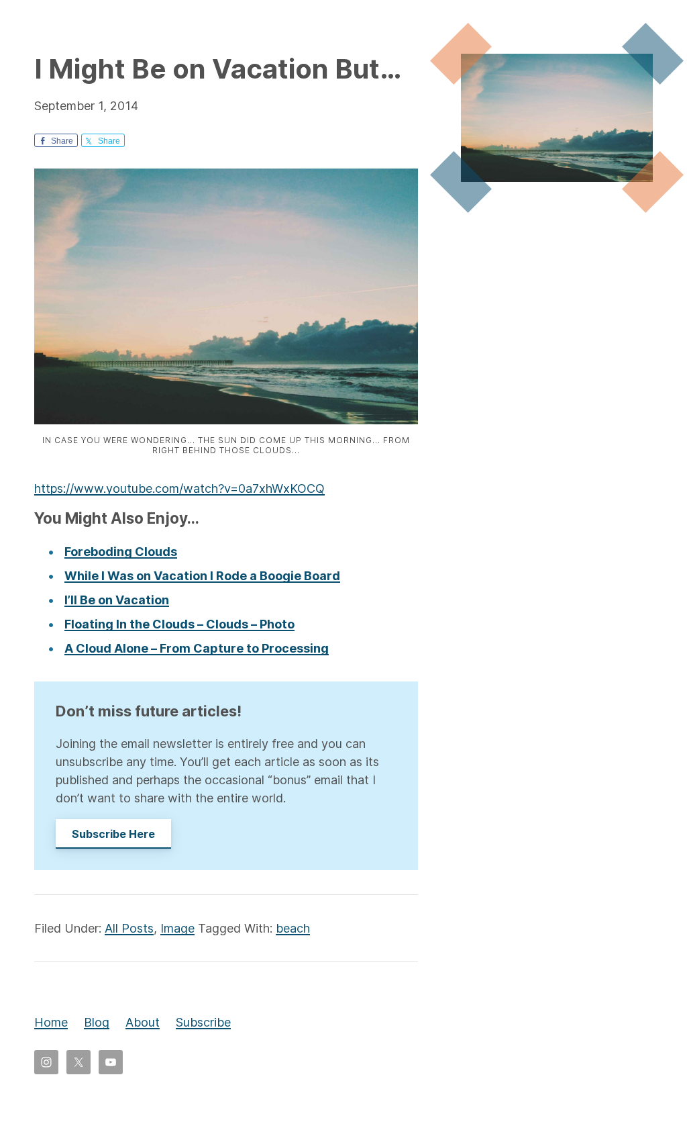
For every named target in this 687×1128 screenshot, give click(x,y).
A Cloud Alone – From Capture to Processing (196, 648)
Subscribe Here (113, 834)
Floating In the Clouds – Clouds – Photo (179, 624)
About (142, 1022)
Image (177, 928)
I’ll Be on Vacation (116, 600)
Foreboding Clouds (120, 552)
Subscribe (203, 1022)
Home (51, 1022)
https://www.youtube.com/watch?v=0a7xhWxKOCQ (179, 488)
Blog (96, 1022)
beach (293, 928)
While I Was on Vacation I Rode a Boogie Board (202, 576)
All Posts (129, 928)
